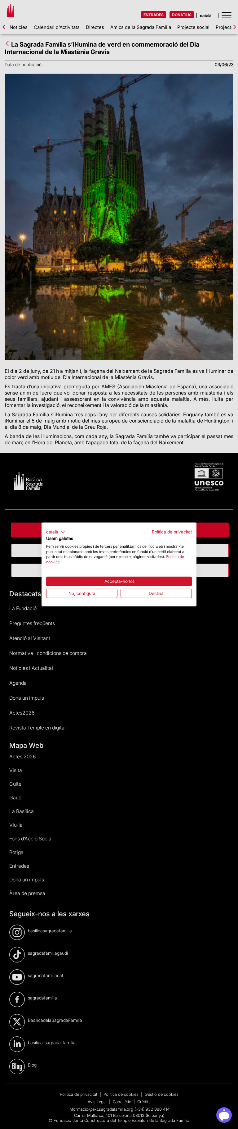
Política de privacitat (172, 531)
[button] (55, 532)
